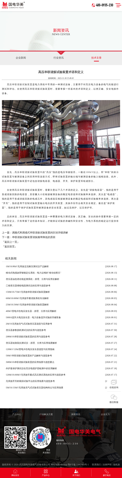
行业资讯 (59, 57)
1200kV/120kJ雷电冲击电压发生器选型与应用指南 (29, 349)
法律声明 (107, 464)
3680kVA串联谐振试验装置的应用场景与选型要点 (29, 362)
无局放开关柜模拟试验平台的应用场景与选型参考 (30, 381)
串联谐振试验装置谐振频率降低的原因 (33, 237)
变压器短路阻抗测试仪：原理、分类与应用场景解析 (31, 343)
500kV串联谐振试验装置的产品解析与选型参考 (28, 355)
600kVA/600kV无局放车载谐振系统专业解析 (27, 298)
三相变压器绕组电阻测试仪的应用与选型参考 (27, 285)
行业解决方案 (46, 414)
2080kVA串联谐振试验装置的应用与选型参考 (27, 336)
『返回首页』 (9, 246)
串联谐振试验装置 (22, 84)
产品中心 (16, 414)
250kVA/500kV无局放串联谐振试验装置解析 (27, 304)
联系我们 (96, 464)
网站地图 (55, 464)
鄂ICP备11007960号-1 (78, 464)
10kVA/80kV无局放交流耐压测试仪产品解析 (27, 266)
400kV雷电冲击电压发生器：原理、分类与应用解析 (30, 311)
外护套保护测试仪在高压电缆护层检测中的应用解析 (31, 368)
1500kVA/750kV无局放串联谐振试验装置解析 (27, 292)
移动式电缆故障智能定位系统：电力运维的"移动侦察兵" (33, 273)
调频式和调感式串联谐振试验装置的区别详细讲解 (40, 232)
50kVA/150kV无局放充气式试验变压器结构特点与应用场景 (34, 387)
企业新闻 (21, 57)
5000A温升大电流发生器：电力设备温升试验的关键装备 (33, 317)
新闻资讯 (75, 414)
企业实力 (105, 414)
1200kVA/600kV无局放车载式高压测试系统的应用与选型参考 (35, 375)
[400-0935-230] (103, 1)
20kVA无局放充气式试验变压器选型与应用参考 (28, 324)
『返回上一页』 (11, 242)
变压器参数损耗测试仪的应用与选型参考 (25, 330)
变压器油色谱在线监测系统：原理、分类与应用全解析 (32, 279)
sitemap (63, 464)
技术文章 (96, 57)
